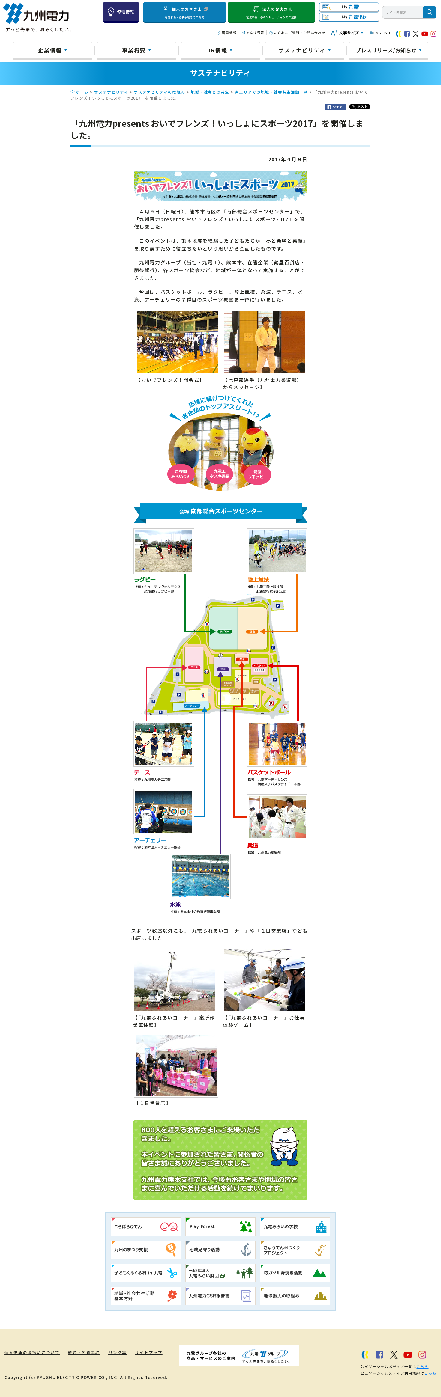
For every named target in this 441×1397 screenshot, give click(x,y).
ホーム (82, 92)
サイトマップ (149, 1352)
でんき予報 (255, 32)
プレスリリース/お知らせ (386, 50)
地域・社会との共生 (210, 92)
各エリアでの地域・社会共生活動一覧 (271, 92)
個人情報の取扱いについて (32, 1352)
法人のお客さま (271, 12)
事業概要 (134, 50)
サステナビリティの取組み (159, 92)
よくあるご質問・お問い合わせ (300, 32)
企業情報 (50, 50)
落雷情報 (229, 32)
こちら (422, 1366)
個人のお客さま (184, 12)
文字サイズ (349, 33)
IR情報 (218, 50)
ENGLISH (382, 32)
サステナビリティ (302, 50)
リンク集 (117, 1352)
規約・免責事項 (84, 1352)
